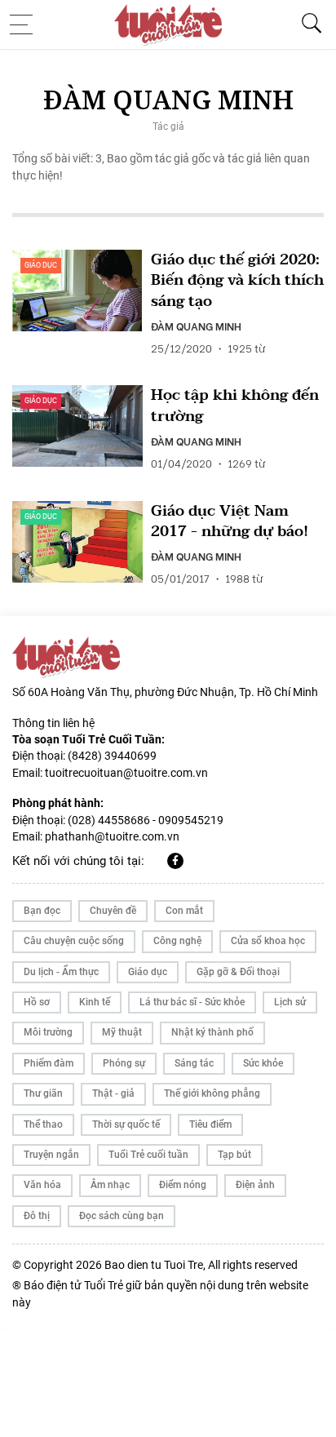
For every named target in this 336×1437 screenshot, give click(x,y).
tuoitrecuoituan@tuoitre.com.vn (126, 772)
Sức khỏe (263, 1063)
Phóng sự (124, 1063)
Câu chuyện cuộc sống (74, 941)
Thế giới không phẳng (212, 1093)
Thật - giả (113, 1093)
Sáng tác (194, 1063)
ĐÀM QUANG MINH (196, 325)
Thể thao (43, 1124)
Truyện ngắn (51, 1154)
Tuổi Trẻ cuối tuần (148, 1154)
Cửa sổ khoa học (268, 941)
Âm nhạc (110, 1185)
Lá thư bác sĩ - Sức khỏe (192, 1002)
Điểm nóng (182, 1185)
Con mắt (184, 910)
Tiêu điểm (210, 1124)
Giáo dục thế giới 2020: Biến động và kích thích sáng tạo (237, 281)
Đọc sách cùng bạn (121, 1216)
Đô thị (37, 1216)
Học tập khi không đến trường (235, 405)
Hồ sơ (37, 1002)
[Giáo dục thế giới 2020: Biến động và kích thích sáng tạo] (77, 290)
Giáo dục (40, 265)
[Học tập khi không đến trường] (77, 426)
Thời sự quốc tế (126, 1124)
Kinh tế (94, 1002)
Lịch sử (290, 1002)
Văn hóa (42, 1185)
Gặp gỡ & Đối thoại (238, 972)
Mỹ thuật (122, 1032)
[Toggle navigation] (26, 24)
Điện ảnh (255, 1185)
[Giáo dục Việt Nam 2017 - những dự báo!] (77, 542)
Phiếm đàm (48, 1063)
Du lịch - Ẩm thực (61, 972)
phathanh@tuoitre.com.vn (112, 836)
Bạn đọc (42, 910)
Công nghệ (177, 941)
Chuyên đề (113, 910)
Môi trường (48, 1032)
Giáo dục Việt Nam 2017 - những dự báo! (229, 521)
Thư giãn (43, 1093)
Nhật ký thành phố (212, 1032)
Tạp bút (234, 1154)
